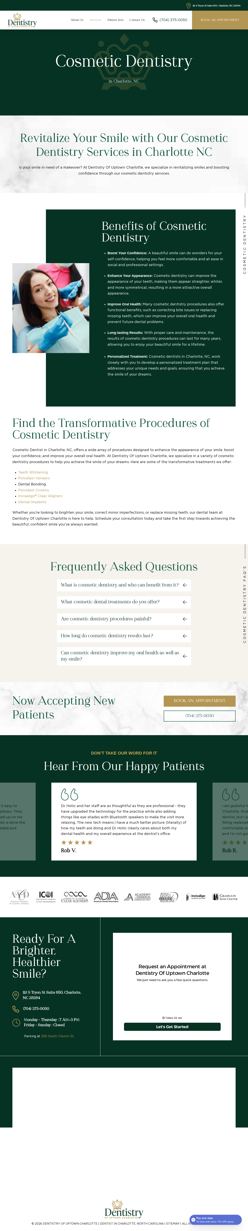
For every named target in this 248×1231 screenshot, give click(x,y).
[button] (124, 585)
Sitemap (172, 1223)
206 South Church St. (57, 1036)
